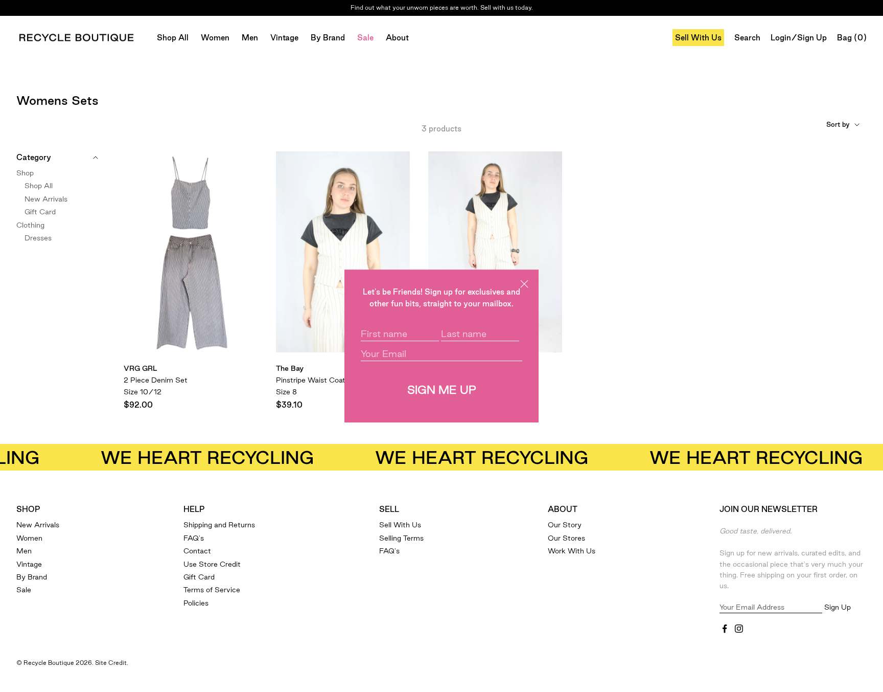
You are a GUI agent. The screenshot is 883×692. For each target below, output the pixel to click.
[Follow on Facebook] (724, 628)
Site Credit (111, 662)
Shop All (173, 37)
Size (142, 392)
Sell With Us (698, 37)
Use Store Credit (212, 564)
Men (250, 37)
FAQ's (193, 538)
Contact (197, 551)
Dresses (38, 238)
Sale (365, 37)
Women (215, 37)
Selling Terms (401, 538)
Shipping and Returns (219, 525)
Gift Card (40, 212)
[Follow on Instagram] (739, 628)
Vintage (284, 37)
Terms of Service (211, 590)
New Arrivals (46, 199)
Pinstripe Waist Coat (310, 380)
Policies (195, 603)
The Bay (290, 368)
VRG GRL (140, 368)
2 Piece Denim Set (156, 380)
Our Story (565, 525)
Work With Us (571, 551)
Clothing (30, 224)
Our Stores (566, 538)
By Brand (328, 37)
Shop (25, 173)
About (397, 37)
